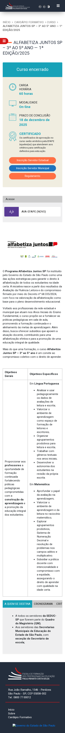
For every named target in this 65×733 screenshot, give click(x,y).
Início (6, 22)
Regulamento (32, 176)
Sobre (11, 713)
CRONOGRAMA (43, 604)
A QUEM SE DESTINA (17, 604)
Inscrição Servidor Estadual (33, 160)
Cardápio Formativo (29, 22)
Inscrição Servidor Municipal (32, 168)
